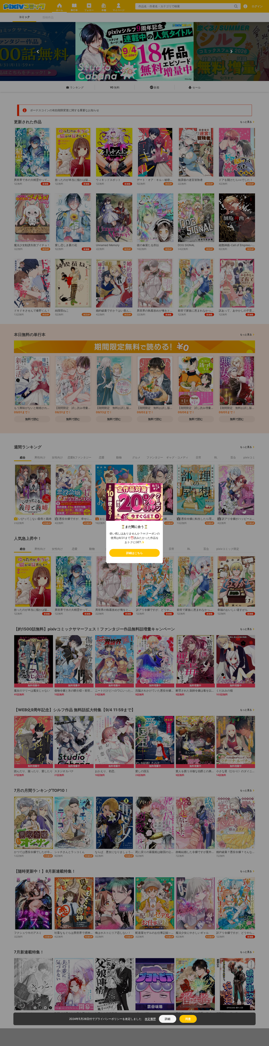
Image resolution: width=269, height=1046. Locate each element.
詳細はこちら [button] (134, 552)
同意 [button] (188, 1018)
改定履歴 (150, 1018)
